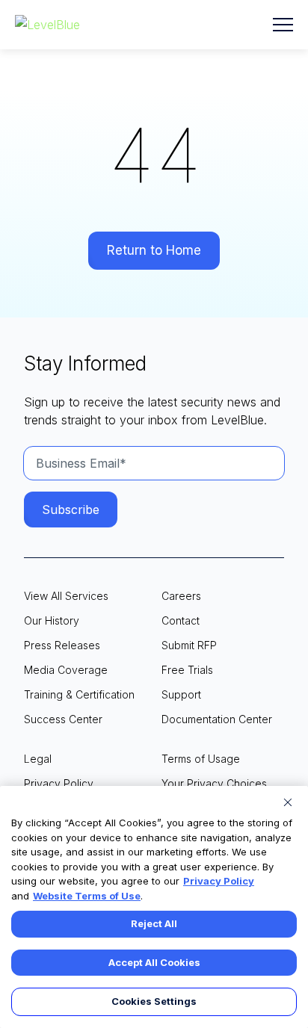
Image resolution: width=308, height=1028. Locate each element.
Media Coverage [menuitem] (66, 669)
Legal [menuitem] (38, 758)
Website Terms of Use (87, 896)
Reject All (154, 923)
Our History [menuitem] (51, 620)
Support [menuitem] (181, 694)
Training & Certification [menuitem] (79, 694)
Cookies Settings (154, 1001)
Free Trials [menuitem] (187, 669)
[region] (154, 907)
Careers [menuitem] (181, 595)
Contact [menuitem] (180, 620)
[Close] (287, 802)
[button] (283, 24)
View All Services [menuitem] (66, 595)
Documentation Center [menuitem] (216, 719)
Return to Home (154, 250)
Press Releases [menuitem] (62, 645)
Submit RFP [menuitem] (189, 645)
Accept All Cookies (154, 962)
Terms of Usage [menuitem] (200, 758)
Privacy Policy (218, 881)
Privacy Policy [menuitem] (58, 783)
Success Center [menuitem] (63, 719)
